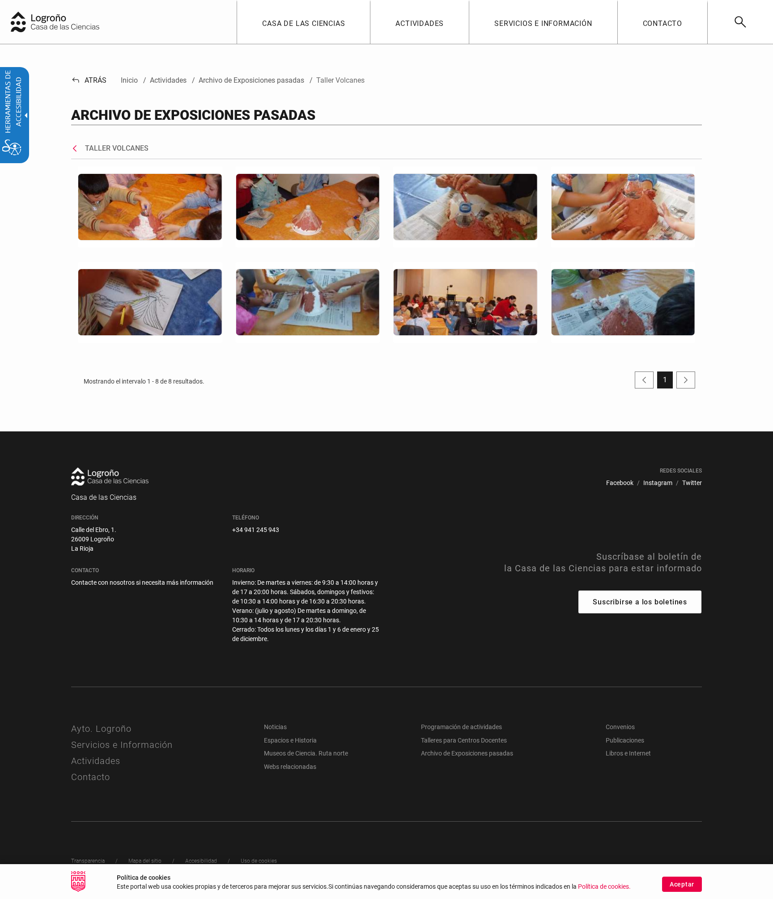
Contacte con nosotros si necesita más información (142, 582)
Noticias (275, 726)
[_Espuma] (308, 206)
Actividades (95, 760)
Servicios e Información (122, 744)
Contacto (90, 777)
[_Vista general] (465, 302)
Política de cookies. (604, 887)
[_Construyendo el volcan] (150, 206)
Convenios (620, 726)
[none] (18, 22)
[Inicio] (73, 21)
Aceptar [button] (682, 884)
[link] (740, 22)
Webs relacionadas (290, 766)
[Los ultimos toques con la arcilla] (623, 206)
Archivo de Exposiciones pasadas (467, 753)
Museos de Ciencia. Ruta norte (306, 753)
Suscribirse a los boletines (640, 602)
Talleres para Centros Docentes (464, 740)
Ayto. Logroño (101, 728)
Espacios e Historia (290, 740)
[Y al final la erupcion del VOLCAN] (623, 302)
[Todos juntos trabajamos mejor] (308, 302)
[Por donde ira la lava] (150, 302)
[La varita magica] (465, 206)
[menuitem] (303, 22)
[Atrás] (77, 148)
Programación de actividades (461, 726)
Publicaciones (625, 740)
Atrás (88, 80)
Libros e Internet (628, 753)
